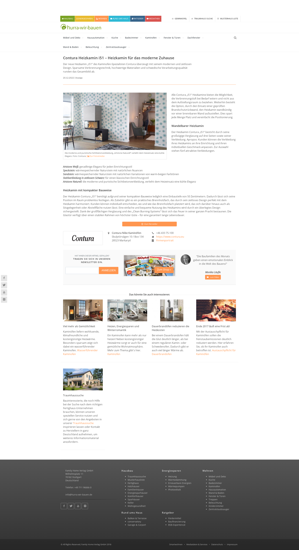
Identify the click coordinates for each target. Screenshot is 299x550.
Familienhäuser (136, 489)
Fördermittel (174, 518)
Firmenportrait (165, 240)
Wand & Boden (71, 47)
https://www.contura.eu (170, 236)
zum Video (214, 277)
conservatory (134, 521)
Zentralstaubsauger (116, 47)
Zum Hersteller (150, 224)
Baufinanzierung (176, 521)
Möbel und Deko (71, 37)
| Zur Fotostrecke (95, 156)
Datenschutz (217, 544)
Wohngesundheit (137, 505)
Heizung (172, 476)
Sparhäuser (134, 499)
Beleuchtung (92, 47)
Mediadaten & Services (196, 544)
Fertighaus (133, 483)
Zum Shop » (164, 269)
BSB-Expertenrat (176, 524)
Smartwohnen (176, 544)
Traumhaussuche (83, 423)
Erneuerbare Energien (179, 483)
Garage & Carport (137, 524)
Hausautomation (95, 37)
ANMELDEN (109, 270)
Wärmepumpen (176, 486)
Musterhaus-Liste (229, 18)
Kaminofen (151, 37)
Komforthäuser (135, 496)
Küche (115, 37)
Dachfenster (193, 37)
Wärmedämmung (177, 479)
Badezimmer (131, 37)
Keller (131, 502)
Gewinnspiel (180, 18)
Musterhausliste (136, 479)
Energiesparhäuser (138, 492)
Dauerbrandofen (162, 354)
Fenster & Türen (172, 37)
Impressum (232, 544)
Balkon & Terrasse (137, 518)
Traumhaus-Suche (203, 18)
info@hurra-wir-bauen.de (78, 494)
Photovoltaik (174, 489)
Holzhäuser (134, 486)
